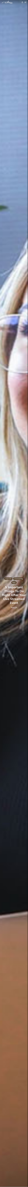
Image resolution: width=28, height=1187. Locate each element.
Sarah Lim (14, 607)
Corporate (8, 578)
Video (14, 582)
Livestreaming (18, 578)
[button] (25, 2)
